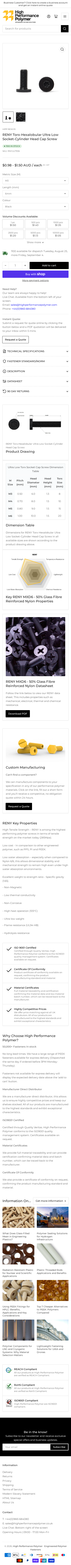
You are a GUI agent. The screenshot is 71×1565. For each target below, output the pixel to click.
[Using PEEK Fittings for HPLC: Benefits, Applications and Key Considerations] (18, 1290)
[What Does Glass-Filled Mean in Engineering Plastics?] (18, 1217)
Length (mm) (10, 187)
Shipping (8, 1485)
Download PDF (17, 713)
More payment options (35, 280)
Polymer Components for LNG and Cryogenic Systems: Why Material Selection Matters (17, 1351)
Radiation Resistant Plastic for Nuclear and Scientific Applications (17, 1273)
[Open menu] (65, 16)
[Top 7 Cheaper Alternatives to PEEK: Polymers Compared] (53, 1290)
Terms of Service (12, 1489)
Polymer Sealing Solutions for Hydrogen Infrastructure (52, 1236)
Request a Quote (15, 339)
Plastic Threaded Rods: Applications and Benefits (51, 1271)
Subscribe (59, 1447)
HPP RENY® (9, 129)
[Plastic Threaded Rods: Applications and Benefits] (53, 1253)
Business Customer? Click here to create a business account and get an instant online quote (36, 4)
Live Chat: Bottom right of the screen (25, 1527)
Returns (7, 1476)
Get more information (49, 1200)
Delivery (7, 1472)
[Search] (64, 28)
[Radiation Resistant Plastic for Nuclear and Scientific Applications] (18, 1253)
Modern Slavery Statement (18, 1493)
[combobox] (35, 28)
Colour (6, 200)
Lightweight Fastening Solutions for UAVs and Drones (50, 1349)
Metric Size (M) (11, 174)
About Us (8, 1502)
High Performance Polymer (27, 1546)
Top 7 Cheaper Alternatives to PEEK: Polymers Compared (52, 1309)
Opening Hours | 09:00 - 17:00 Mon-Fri (25, 1532)
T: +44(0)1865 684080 (15, 1519)
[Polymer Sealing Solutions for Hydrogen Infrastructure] (53, 1217)
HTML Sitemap (11, 1498)
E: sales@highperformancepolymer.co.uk (27, 1523)
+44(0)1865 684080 (24, 308)
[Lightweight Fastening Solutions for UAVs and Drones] (53, 1330)
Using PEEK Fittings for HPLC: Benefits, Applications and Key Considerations (16, 1311)
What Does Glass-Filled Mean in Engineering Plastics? (15, 1236)
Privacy (6, 1480)
